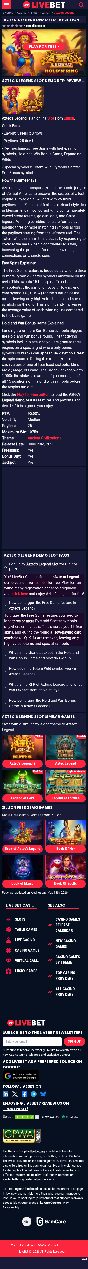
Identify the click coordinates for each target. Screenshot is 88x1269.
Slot (50, 118)
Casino (21, 12)
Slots (34, 12)
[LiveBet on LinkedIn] (5, 1094)
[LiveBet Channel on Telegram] (34, 1094)
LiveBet (8, 12)
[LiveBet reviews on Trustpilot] (44, 1117)
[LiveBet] (44, 4)
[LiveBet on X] (15, 1094)
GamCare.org (52, 1202)
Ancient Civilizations (44, 438)
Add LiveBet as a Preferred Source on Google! (42, 1064)
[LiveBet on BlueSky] (43, 1094)
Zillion (46, 12)
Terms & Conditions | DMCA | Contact (44, 1245)
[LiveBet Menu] (6, 4)
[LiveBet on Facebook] (24, 1094)
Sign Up (74, 1041)
